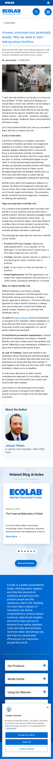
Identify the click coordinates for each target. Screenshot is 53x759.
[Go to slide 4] (28, 551)
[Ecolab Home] (12, 12)
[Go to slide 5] (31, 551)
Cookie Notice (10, 728)
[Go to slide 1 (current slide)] (19, 551)
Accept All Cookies (26, 735)
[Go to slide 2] (22, 551)
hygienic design (20, 318)
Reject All (26, 742)
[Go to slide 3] (25, 551)
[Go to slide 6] (34, 551)
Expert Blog (10, 22)
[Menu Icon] (48, 12)
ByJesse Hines (9, 60)
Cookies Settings (26, 749)
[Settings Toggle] (48, 3)
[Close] (48, 707)
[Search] (36, 11)
